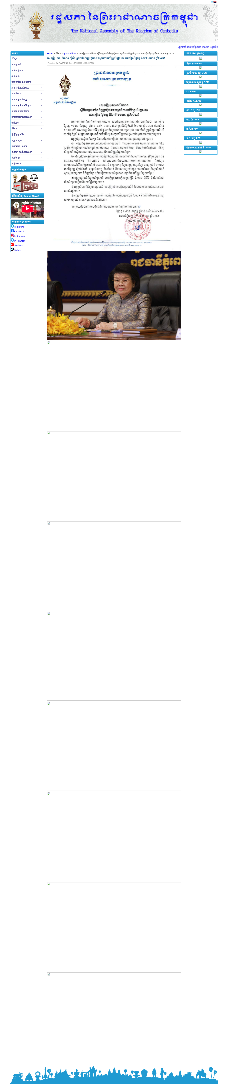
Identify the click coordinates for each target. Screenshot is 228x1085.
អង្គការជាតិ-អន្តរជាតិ (20, 146)
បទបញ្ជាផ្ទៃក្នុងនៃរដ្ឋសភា (21, 82)
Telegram (19, 226)
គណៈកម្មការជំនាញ (27, 99)
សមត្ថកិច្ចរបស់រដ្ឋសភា (27, 111)
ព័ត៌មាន (27, 128)
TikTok (17, 250)
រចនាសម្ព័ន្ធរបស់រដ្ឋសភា (27, 88)
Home (50, 53)
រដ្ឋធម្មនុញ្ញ (16, 76)
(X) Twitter (19, 240)
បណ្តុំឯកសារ (17, 163)
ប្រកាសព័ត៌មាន (70, 53)
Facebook (19, 231)
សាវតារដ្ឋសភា (17, 70)
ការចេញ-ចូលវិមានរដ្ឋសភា (27, 152)
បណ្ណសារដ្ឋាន (27, 140)
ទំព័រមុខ (15, 58)
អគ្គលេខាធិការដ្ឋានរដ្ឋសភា (27, 117)
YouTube (18, 245)
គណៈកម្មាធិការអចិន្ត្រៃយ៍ (27, 105)
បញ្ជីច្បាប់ (27, 123)
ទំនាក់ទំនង (27, 158)
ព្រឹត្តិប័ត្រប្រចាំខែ (18, 134)
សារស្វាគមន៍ (17, 64)
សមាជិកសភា (27, 93)
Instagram (19, 236)
